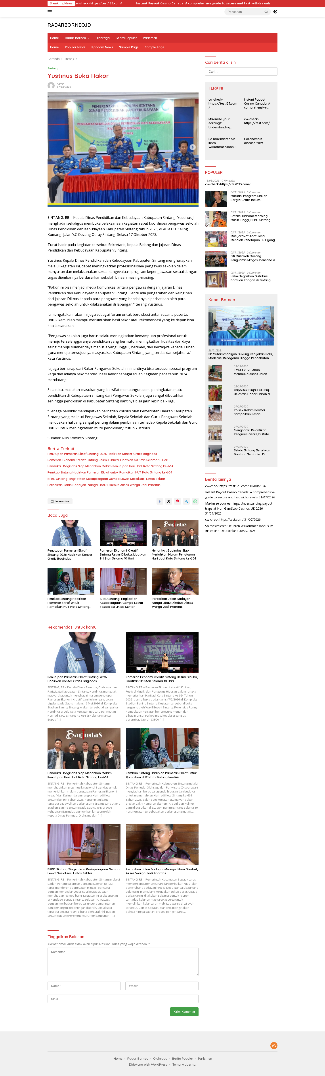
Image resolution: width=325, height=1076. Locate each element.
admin (60, 84)
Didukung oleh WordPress (148, 1065)
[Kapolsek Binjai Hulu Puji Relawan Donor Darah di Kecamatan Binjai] (215, 393)
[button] (266, 11)
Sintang (53, 68)
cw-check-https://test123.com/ (222, 103)
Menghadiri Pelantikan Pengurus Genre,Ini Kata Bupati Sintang (251, 432)
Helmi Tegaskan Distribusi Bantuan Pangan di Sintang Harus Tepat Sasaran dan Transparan (251, 278)
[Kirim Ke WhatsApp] (195, 501)
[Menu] (51, 11)
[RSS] (273, 1046)
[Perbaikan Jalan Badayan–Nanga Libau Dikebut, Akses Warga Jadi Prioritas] (175, 581)
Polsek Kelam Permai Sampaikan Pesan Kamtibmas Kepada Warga (249, 412)
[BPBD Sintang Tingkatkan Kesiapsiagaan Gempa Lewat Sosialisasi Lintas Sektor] (123, 581)
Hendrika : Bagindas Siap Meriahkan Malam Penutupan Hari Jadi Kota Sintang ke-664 (110, 466)
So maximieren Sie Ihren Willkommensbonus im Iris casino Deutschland (222, 143)
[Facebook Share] (160, 501)
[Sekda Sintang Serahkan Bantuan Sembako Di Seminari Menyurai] (215, 453)
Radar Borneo (75, 38)
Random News (102, 47)
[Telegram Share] (186, 501)
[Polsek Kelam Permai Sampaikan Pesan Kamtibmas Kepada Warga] (215, 413)
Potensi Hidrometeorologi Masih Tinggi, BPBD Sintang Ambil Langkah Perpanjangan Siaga (252, 218)
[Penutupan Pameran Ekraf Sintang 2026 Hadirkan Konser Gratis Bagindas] (71, 533)
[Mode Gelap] (275, 11)
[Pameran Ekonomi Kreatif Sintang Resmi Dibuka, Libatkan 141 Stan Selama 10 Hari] (123, 533)
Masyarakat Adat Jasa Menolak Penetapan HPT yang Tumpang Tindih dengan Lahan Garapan (253, 238)
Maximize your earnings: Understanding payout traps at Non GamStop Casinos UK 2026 (220, 123)
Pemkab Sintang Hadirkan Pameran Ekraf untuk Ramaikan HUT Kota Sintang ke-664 (110, 472)
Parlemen (150, 38)
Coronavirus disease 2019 (253, 141)
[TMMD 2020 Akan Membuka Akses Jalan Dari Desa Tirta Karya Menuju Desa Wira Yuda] (215, 373)
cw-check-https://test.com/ (257, 121)
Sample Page (129, 47)
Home (54, 38)
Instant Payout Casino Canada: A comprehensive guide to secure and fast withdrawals (166, 3)
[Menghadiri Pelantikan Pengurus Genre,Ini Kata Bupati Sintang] (215, 433)
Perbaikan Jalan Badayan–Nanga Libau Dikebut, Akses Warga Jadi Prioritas (104, 485)
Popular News (75, 47)
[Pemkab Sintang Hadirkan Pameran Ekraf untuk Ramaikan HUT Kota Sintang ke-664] (71, 581)
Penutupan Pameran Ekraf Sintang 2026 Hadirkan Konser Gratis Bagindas (102, 454)
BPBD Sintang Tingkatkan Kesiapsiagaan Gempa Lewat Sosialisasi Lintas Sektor (106, 479)
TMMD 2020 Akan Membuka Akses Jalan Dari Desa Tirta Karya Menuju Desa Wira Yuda (251, 372)
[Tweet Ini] (168, 501)
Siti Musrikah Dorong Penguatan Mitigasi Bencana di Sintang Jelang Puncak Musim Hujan (253, 258)
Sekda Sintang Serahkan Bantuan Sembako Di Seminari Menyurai (252, 452)
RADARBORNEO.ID (69, 25)
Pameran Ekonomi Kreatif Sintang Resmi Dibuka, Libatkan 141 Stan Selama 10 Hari (108, 460)
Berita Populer (126, 38)
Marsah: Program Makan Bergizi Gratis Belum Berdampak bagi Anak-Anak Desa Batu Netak (252, 198)
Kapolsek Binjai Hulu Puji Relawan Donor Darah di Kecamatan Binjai (252, 392)
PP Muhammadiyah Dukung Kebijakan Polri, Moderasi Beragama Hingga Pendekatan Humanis (240, 356)
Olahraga (103, 38)
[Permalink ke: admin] (51, 85)
